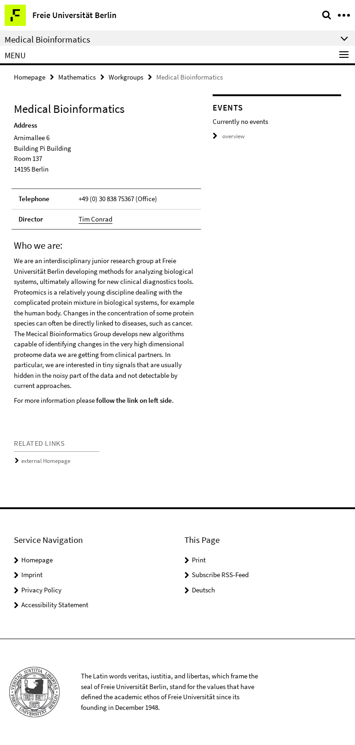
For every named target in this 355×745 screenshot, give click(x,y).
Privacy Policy (41, 589)
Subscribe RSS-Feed (220, 574)
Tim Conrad (95, 219)
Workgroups (126, 77)
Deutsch (203, 589)
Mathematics (77, 77)
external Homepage (45, 461)
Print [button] (199, 559)
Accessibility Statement (54, 604)
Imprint (32, 574)
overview (233, 136)
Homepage (29, 77)
